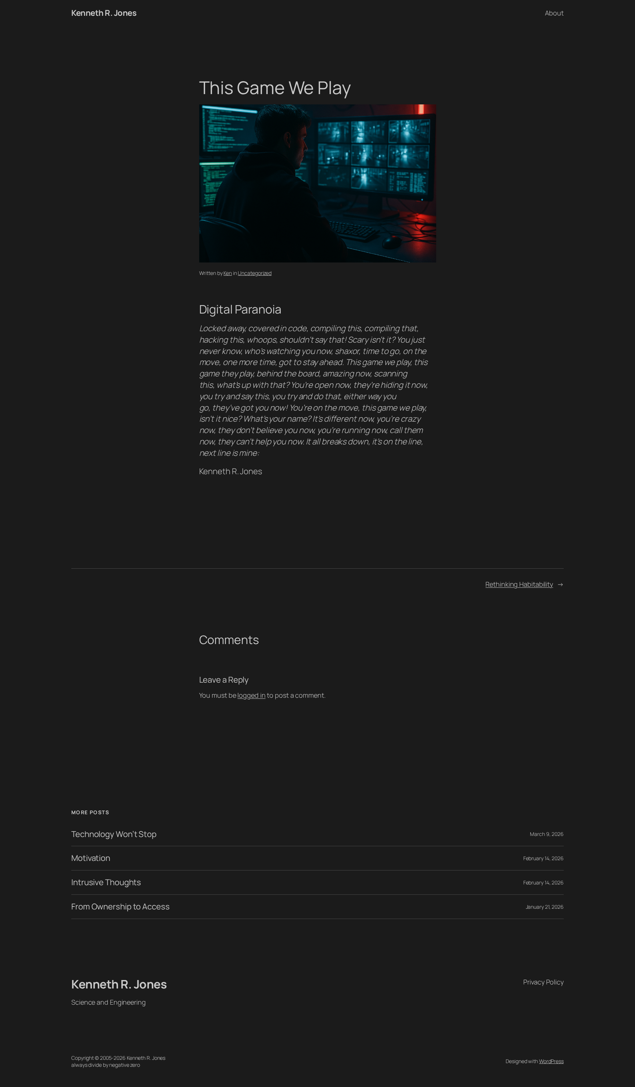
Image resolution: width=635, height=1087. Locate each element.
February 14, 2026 (543, 858)
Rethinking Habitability (519, 584)
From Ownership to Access (120, 906)
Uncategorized (255, 272)
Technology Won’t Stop (114, 834)
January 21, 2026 (545, 906)
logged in (251, 695)
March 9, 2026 (547, 833)
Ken (227, 272)
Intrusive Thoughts (106, 882)
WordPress (551, 1061)
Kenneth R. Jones (103, 12)
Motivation (90, 858)
